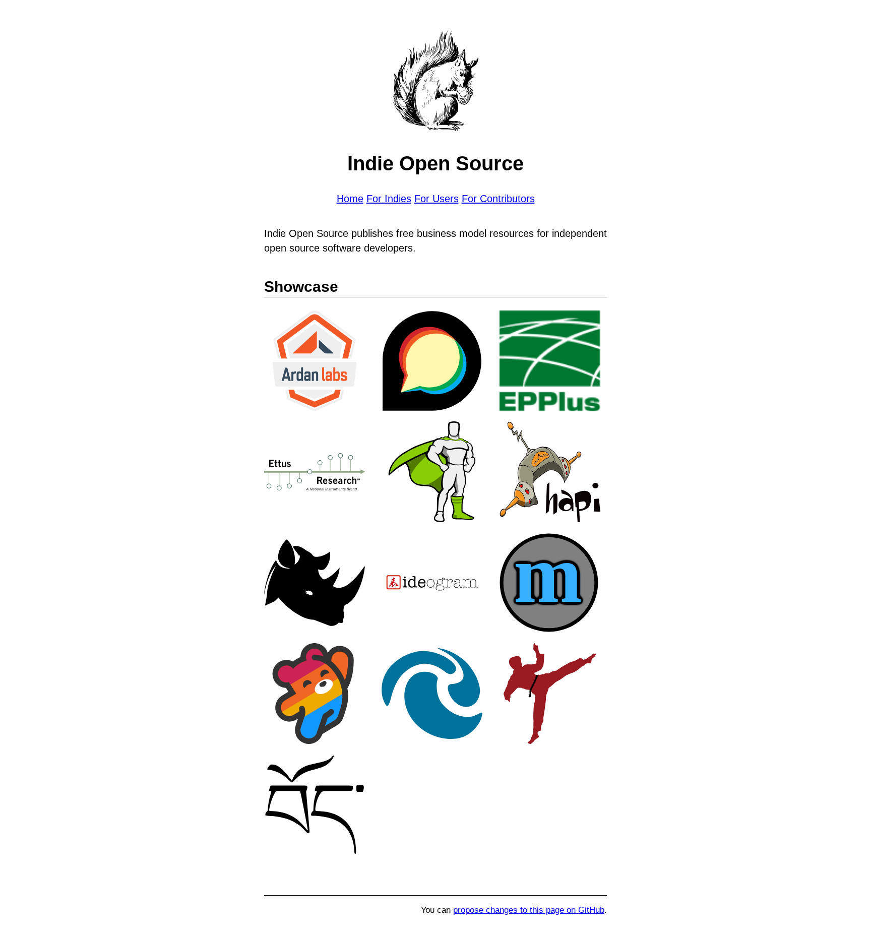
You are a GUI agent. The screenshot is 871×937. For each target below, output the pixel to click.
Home (350, 198)
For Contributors (498, 198)
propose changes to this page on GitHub (528, 910)
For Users (436, 198)
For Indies (388, 198)
